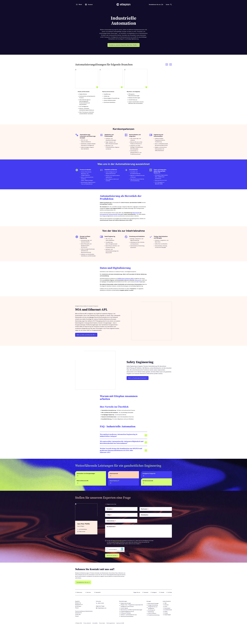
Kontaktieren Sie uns (83, 582)
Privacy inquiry (102, 623)
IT (123, 214)
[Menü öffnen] (76, 4)
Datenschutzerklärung (118, 540)
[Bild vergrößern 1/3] (97, 87)
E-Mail (108, 515)
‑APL (140, 280)
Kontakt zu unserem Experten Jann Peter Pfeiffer (123, 45)
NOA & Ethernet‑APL (83, 481)
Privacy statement (87, 623)
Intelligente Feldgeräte (149, 473)
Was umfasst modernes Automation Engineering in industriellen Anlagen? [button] (118, 435)
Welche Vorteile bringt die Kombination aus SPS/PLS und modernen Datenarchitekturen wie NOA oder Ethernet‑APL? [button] (121, 450)
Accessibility (95, 623)
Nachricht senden (112, 555)
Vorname (109, 509)
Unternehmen (110, 521)
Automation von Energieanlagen (86, 473)
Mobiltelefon (144, 515)
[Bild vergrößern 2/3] (122, 87)
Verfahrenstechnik (112, 214)
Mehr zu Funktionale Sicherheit (137, 378)
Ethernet (137, 280)
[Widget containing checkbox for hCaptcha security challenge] (115, 549)
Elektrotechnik (136, 212)
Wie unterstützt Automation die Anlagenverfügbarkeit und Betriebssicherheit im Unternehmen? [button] (121, 442)
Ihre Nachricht (111, 526)
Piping (119, 214)
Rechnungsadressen (111, 623)
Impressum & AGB (120, 623)
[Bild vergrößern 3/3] (146, 87)
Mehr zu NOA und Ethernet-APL (86, 335)
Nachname (144, 509)
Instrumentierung (104, 214)
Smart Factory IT (114, 481)
